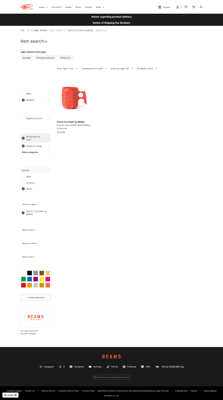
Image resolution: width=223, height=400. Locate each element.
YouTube (97, 367)
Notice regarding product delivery (111, 16)
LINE (147, 367)
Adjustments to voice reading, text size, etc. (111, 377)
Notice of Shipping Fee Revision (111, 22)
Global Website (210, 391)
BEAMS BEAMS (26, 7)
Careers (194, 391)
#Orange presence (45, 57)
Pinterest (131, 367)
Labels (68, 7)
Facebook (79, 367)
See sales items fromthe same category (29, 332)
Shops (78, 7)
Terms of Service (48, 391)
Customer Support (14, 391)
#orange (27, 57)
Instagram (49, 367)
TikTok (114, 367)
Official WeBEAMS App (173, 367)
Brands (88, 7)
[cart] (193, 7)
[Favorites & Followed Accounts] (186, 7)
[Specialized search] (201, 7)
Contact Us (29, 391)
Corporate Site (181, 391)
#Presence (66, 57)
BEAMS (111, 356)
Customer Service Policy (68, 391)
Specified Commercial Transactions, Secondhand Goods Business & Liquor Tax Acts (133, 391)
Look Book (56, 7)
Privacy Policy (88, 391)
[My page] (179, 7)
